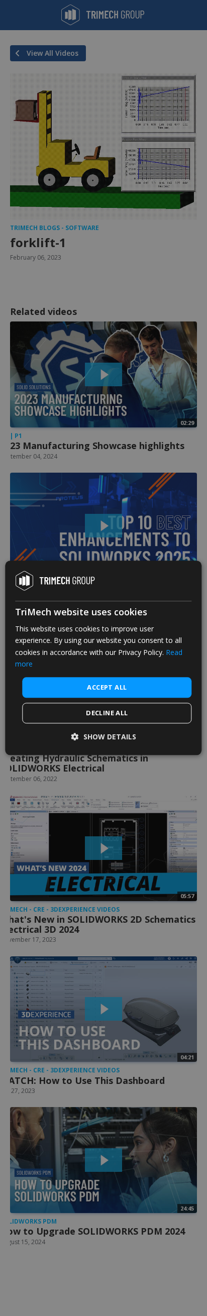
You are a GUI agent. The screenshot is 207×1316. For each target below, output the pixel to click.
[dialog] (103, 658)
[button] (103, 737)
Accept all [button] (107, 687)
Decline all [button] (107, 713)
